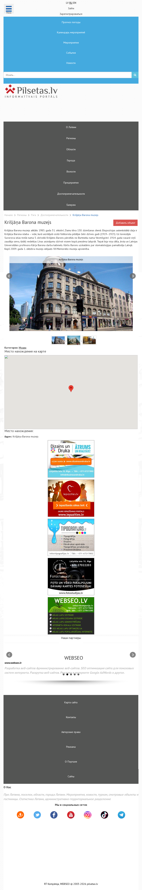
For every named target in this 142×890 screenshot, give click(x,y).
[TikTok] (104, 815)
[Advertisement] (59, 111)
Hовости (71, 63)
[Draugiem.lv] (20, 815)
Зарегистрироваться (71, 14)
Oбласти (71, 149)
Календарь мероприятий (71, 32)
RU (70, 2)
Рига (34, 215)
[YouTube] (71, 815)
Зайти (71, 8)
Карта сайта (70, 702)
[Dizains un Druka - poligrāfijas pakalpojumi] (71, 459)
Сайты (71, 776)
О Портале (71, 761)
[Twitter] (37, 815)
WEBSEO (65, 884)
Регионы (71, 138)
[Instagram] (87, 815)
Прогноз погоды (71, 22)
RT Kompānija (51, 884)
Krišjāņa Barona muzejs (85, 215)
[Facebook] (54, 815)
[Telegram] (121, 815)
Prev (9, 276)
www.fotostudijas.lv (17, 665)
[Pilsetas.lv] (71, 91)
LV (67, 2)
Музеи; (23, 347)
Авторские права (70, 732)
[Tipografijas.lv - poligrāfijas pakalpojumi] (71, 537)
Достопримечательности (71, 193)
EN (74, 2)
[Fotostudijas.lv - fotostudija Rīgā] (71, 576)
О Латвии (71, 127)
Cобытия (71, 52)
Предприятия (71, 182)
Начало (8, 215)
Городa (71, 160)
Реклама (71, 746)
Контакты (71, 717)
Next (133, 276)
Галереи (71, 204)
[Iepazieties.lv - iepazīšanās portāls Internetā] (71, 498)
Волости (71, 171)
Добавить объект (125, 222)
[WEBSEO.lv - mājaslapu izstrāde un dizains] (71, 615)
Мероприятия (71, 42)
